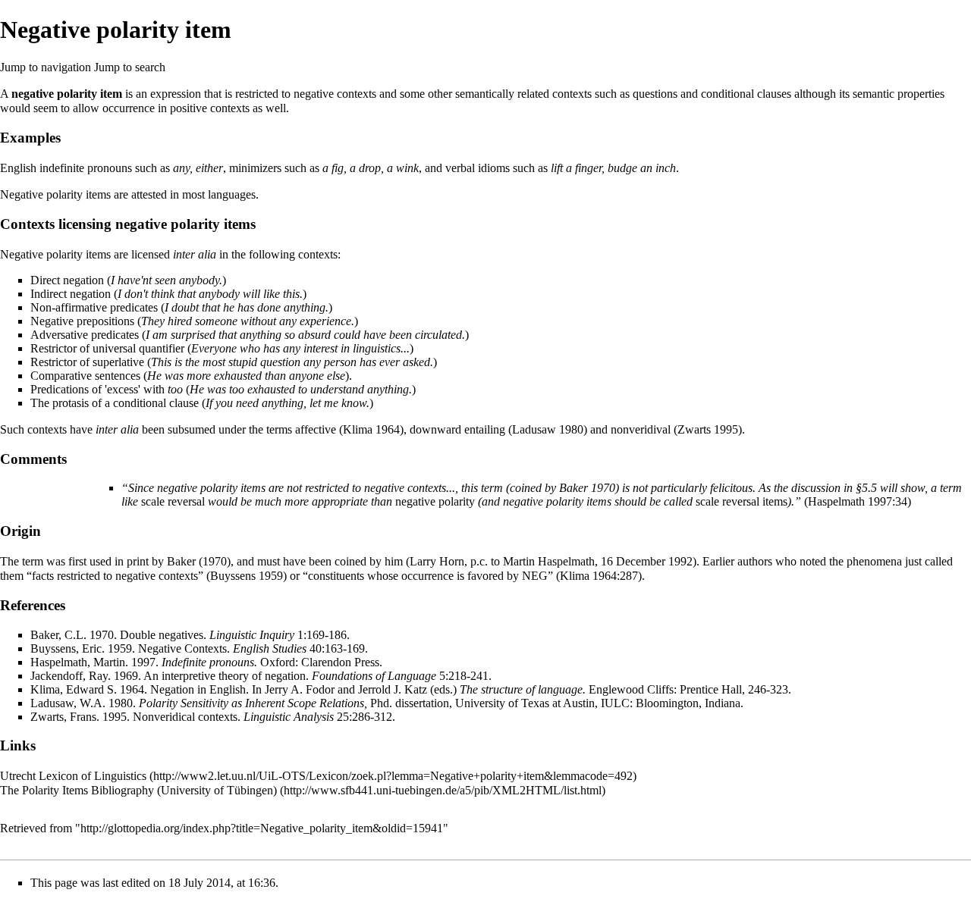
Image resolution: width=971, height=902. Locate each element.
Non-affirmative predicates (94, 307)
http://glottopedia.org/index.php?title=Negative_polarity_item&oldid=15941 (261, 828)
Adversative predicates (84, 334)
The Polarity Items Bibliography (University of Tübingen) (138, 790)
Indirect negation (70, 293)
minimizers (255, 167)
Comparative (61, 375)
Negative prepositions (82, 321)
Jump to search (129, 67)
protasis (70, 402)
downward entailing (457, 429)
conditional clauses (746, 93)
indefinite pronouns (85, 167)
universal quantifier (138, 348)
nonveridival (641, 429)
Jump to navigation (45, 67)
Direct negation (67, 280)
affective (315, 429)
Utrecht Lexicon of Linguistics (73, 775)
